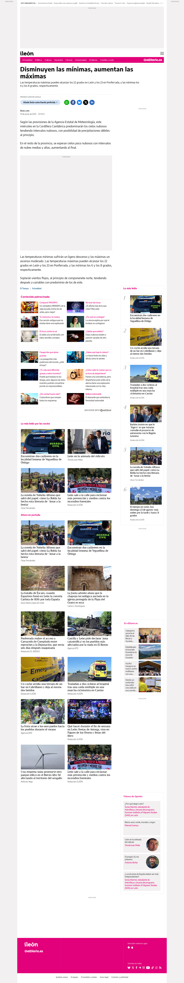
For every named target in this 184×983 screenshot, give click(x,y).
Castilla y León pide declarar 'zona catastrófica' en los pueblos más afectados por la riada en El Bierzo (88, 641)
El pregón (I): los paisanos (132, 858)
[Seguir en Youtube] (148, 967)
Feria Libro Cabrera (107, 3)
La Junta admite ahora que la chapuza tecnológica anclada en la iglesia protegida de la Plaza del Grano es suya (88, 597)
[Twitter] (85, 102)
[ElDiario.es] (152, 60)
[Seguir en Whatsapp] (156, 967)
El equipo (74, 977)
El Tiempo (24, 288)
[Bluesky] (79, 102)
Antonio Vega (27, 781)
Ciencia (69, 60)
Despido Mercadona (152, 3)
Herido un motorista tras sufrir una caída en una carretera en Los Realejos (131, 685)
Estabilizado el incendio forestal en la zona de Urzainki (131, 652)
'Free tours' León (119, 3)
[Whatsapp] (66, 102)
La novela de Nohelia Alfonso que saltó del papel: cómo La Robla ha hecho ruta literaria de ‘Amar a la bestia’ (41, 499)
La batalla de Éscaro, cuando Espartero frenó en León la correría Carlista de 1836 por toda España (41, 596)
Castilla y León (107, 60)
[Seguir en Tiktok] (152, 967)
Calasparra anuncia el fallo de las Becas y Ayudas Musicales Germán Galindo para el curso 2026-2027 (131, 635)
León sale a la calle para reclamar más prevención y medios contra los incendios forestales (89, 498)
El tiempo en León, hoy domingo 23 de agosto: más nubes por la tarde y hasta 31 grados (144, 511)
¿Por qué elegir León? (134, 804)
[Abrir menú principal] (162, 53)
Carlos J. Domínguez (76, 606)
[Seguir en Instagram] (143, 967)
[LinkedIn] (92, 102)
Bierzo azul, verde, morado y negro (140, 822)
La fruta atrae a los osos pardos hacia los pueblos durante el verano (42, 727)
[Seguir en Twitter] (133, 967)
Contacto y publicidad (119, 977)
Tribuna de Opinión (132, 796)
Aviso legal (104, 977)
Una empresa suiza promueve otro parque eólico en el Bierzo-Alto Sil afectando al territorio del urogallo (41, 775)
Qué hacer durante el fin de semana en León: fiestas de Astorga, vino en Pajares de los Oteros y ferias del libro (89, 730)
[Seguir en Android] (129, 947)
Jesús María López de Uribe (32, 603)
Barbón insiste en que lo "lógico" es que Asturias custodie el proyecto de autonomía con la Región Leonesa (143, 430)
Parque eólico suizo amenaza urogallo (65, 3)
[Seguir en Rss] (160, 967)
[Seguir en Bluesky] (129, 967)
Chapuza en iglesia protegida (136, 3)
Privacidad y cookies (89, 977)
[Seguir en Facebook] (136, 967)
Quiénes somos (62, 977)
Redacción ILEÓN (75, 505)
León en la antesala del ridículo (86, 456)
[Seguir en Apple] (132, 947)
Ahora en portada (30, 514)
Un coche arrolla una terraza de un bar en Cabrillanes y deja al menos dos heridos (41, 687)
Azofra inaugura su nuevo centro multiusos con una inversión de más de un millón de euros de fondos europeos (131, 668)
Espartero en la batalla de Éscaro (89, 3)
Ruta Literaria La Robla (45, 3)
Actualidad (27, 60)
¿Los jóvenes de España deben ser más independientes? (141, 875)
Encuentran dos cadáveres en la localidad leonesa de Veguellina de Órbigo (41, 459)
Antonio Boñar (131, 862)
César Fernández (28, 508)
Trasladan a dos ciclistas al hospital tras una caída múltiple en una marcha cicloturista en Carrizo (88, 687)
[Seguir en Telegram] (140, 967)
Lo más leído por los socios (35, 423)
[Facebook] (73, 102)
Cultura (48, 60)
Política (38, 60)
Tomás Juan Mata (75, 459)
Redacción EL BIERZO (30, 651)
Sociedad (58, 60)
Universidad (80, 60)
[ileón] (40, 944)
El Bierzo (93, 60)
